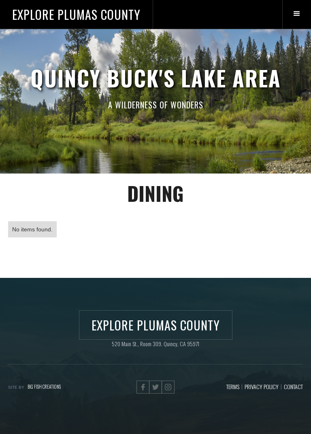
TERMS (232, 386)
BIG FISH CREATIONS (44, 386)
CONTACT (293, 386)
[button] (296, 14)
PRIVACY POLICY (262, 386)
